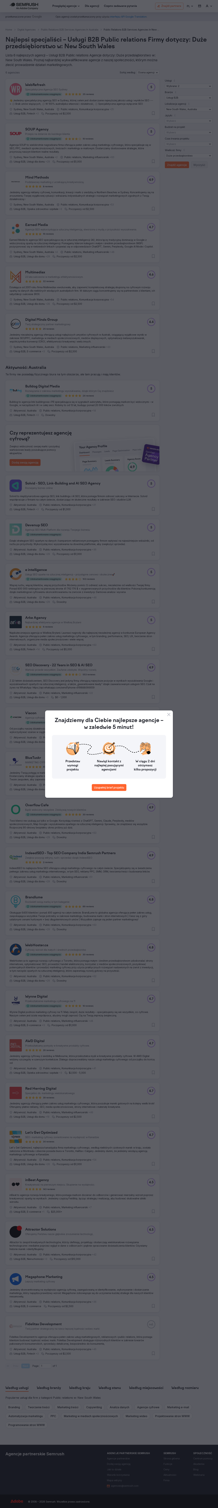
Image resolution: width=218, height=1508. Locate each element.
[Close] (169, 714)
